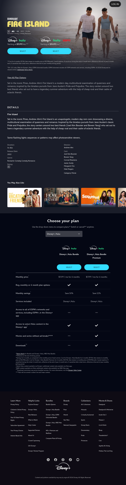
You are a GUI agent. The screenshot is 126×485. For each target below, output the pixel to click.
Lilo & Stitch (102, 425)
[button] (36, 400)
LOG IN (115, 4)
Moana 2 (101, 420)
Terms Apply (20, 354)
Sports (83, 420)
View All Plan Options (16, 77)
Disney (65, 404)
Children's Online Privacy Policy (18, 411)
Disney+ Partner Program (36, 451)
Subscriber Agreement (17, 425)
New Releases (32, 415)
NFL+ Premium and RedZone (52, 432)
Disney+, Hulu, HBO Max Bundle (54, 424)
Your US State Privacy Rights (17, 419)
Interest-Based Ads (16, 436)
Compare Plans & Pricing (54, 438)
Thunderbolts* (103, 435)
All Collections (85, 404)
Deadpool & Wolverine (106, 409)
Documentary (85, 430)
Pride (82, 435)
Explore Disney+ (33, 404)
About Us (31, 435)
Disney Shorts (85, 425)
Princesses (84, 440)
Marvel (65, 415)
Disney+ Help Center (74, 370)
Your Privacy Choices (17, 430)
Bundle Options (51, 404)
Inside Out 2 (102, 415)
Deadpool (102, 404)
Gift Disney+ (32, 446)
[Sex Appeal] (98, 197)
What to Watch (33, 420)
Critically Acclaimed (87, 415)
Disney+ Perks (32, 409)
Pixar (65, 409)
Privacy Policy (15, 404)
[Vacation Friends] (24, 197)
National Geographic (69, 425)
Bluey (100, 430)
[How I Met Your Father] (61, 197)
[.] (48, 459)
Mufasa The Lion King (105, 451)
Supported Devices (34, 430)
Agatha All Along (104, 446)
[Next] (122, 197)
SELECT (23, 51)
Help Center (32, 425)
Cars (100, 440)
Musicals (84, 409)
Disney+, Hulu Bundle (53, 409)
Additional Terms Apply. (25, 70)
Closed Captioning (34, 440)
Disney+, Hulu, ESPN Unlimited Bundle (52, 416)
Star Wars (66, 420)
